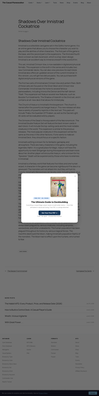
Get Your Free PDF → (49, 213)
